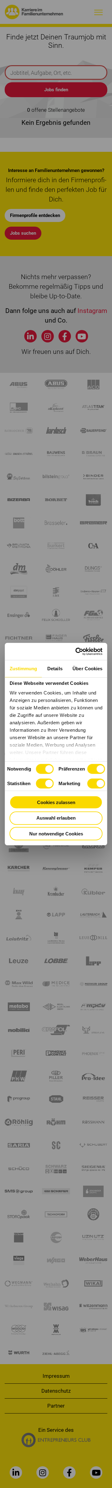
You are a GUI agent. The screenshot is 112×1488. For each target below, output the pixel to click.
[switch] (96, 769)
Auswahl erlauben (56, 818)
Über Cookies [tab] (87, 668)
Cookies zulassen (56, 802)
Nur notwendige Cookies (56, 833)
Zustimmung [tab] (23, 668)
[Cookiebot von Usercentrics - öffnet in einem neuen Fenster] (77, 651)
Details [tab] (55, 668)
